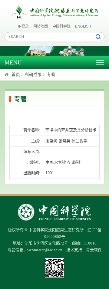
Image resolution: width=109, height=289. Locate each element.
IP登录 (23, 26)
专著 (51, 74)
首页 (16, 74)
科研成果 (33, 74)
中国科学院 (61, 26)
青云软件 (94, 250)
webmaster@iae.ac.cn (44, 250)
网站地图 (40, 26)
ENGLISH (83, 26)
